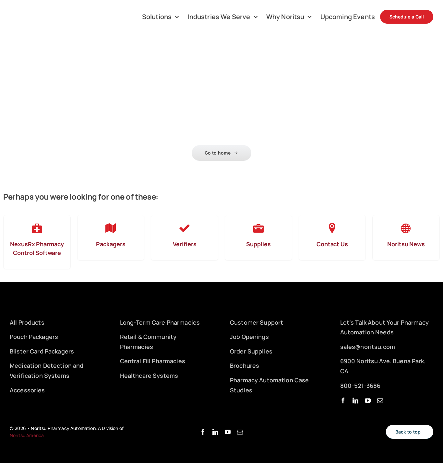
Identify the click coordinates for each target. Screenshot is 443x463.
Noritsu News (406, 244)
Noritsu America (27, 435)
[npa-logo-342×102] (38, 11)
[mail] (380, 400)
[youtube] (368, 400)
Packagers (110, 244)
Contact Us (332, 244)
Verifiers (185, 244)
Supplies (258, 244)
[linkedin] (355, 400)
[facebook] (343, 400)
